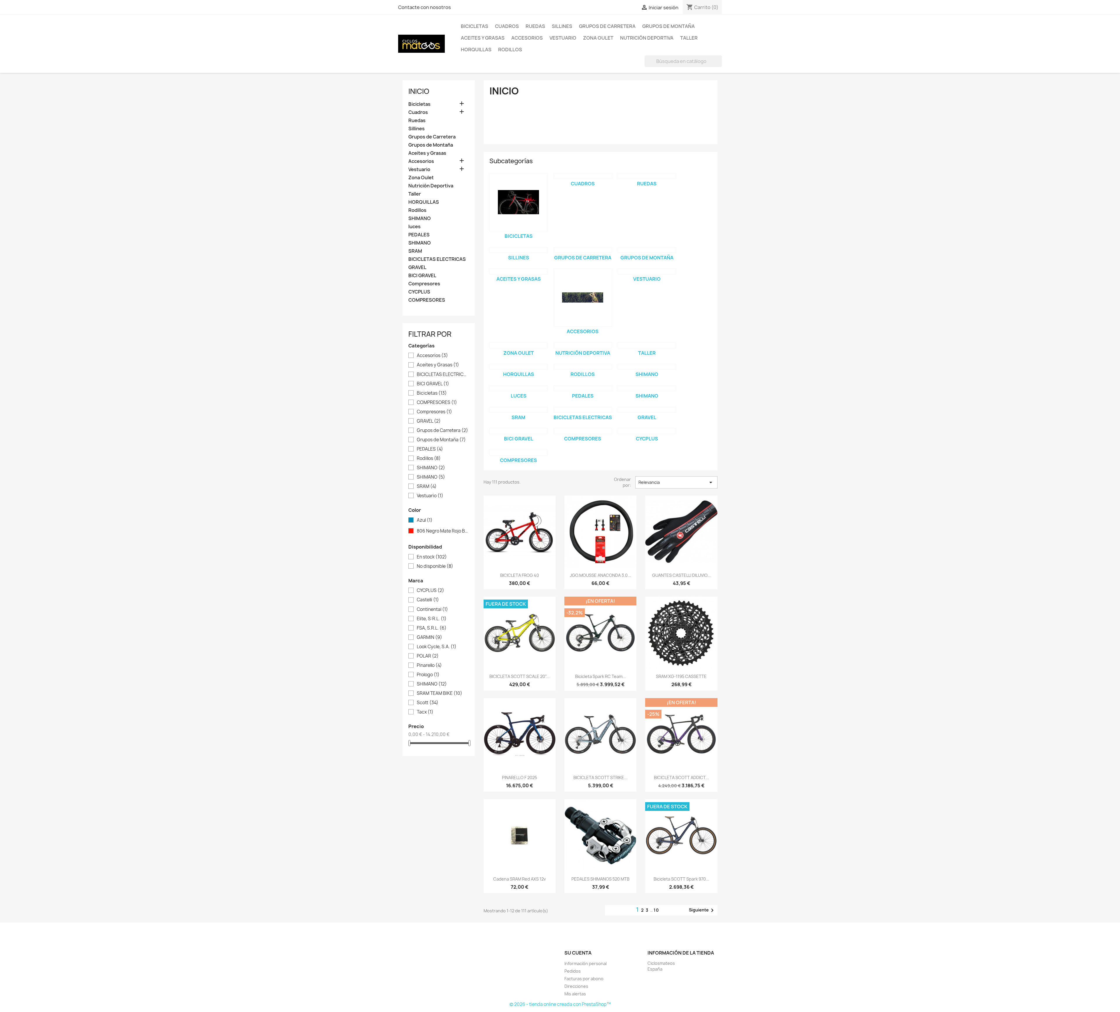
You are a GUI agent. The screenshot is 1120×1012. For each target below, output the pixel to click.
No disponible (435, 566)
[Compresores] (583, 431)
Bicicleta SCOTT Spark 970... (681, 879)
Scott (427, 703)
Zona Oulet (598, 38)
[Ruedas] (647, 176)
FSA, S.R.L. (432, 628)
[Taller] (647, 345)
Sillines (562, 26)
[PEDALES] (583, 388)
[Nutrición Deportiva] (583, 345)
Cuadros (507, 26)
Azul (425, 520)
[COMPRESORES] (518, 453)
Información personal (585, 963)
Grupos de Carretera (607, 26)
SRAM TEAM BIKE (439, 693)
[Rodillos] (583, 367)
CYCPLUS (419, 292)
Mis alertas (575, 994)
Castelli (428, 600)
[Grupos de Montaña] (647, 250)
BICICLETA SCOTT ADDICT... (681, 777)
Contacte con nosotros (424, 7)
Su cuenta (578, 953)
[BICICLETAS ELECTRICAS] (583, 410)
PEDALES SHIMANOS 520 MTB (600, 879)
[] (719, 65)
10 (656, 910)
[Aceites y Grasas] (518, 271)
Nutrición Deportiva (646, 38)
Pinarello (429, 665)
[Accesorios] (583, 297)
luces (414, 227)
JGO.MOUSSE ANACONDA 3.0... (600, 575)
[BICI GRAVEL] (518, 431)
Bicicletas (474, 26)
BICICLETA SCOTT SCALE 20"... (519, 676)
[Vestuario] (647, 271)
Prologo (428, 675)
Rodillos (510, 49)
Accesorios (527, 38)
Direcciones (576, 986)
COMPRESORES (426, 300)
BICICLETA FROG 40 (519, 575)
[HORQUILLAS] (518, 367)
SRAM (415, 251)
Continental (432, 609)
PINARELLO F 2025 (519, 777)
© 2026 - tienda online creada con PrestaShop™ (560, 1004)
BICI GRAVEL (422, 276)
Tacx (425, 712)
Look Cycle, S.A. (436, 647)
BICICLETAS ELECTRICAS (437, 259)
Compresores (424, 284)
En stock (432, 557)
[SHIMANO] (647, 367)
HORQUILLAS (476, 49)
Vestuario (563, 38)
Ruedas (535, 26)
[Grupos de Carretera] (583, 250)
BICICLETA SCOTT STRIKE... (600, 777)
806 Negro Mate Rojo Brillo (443, 531)
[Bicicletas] (518, 202)
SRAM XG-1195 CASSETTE (681, 676)
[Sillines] (518, 250)
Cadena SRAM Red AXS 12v (519, 879)
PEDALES (419, 235)
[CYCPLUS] (647, 431)
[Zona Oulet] (518, 345)
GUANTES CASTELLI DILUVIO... (681, 575)
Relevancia (676, 482)
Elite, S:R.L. (432, 619)
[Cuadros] (583, 176)
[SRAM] (518, 410)
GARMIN (429, 637)
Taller (689, 38)
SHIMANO (419, 218)
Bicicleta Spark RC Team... (600, 676)
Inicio (418, 91)
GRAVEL (417, 267)
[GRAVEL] (647, 410)
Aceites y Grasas (483, 38)
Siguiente (702, 910)
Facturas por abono (583, 978)
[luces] (518, 388)
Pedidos (572, 971)
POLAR (428, 656)
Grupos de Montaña (668, 26)
